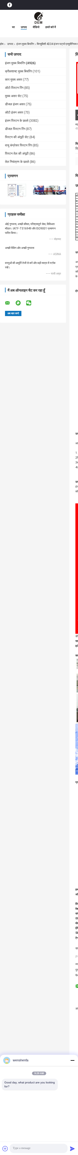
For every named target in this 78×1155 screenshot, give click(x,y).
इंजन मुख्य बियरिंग (25, 44)
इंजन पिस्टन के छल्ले (16, 121)
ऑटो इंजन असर (14, 112)
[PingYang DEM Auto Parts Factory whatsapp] (21, 303)
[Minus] (72, 1060)
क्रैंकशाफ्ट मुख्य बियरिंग (18, 71)
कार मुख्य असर (13, 79)
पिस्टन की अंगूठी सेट (17, 137)
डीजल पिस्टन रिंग (15, 129)
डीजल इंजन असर (15, 104)
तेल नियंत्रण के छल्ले (17, 162)
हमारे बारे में (50, 27)
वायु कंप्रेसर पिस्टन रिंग (18, 145)
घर (13, 27)
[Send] (72, 1148)
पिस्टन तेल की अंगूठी (17, 153)
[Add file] (5, 1148)
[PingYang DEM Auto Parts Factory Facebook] (9, 4)
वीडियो (36, 27)
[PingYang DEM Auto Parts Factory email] (10, 303)
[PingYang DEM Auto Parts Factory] (39, 18)
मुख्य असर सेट (13, 96)
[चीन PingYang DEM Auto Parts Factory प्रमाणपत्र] (16, 190)
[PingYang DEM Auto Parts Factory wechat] (31, 303)
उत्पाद (24, 27)
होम (1, 44)
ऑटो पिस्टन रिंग (14, 88)
